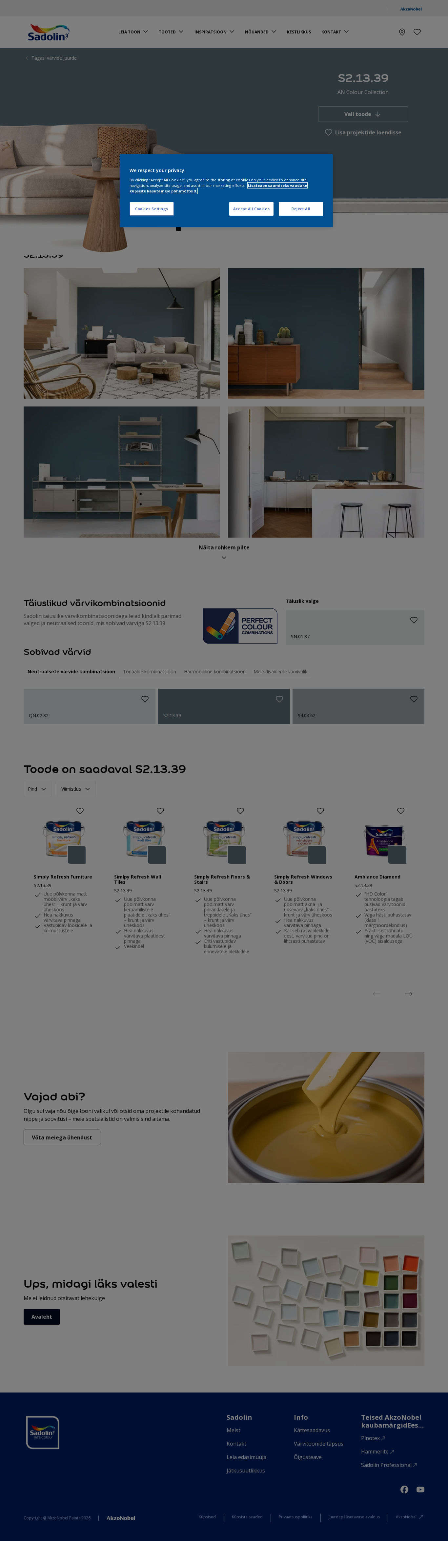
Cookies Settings (151, 208)
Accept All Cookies (251, 208)
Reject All (301, 208)
